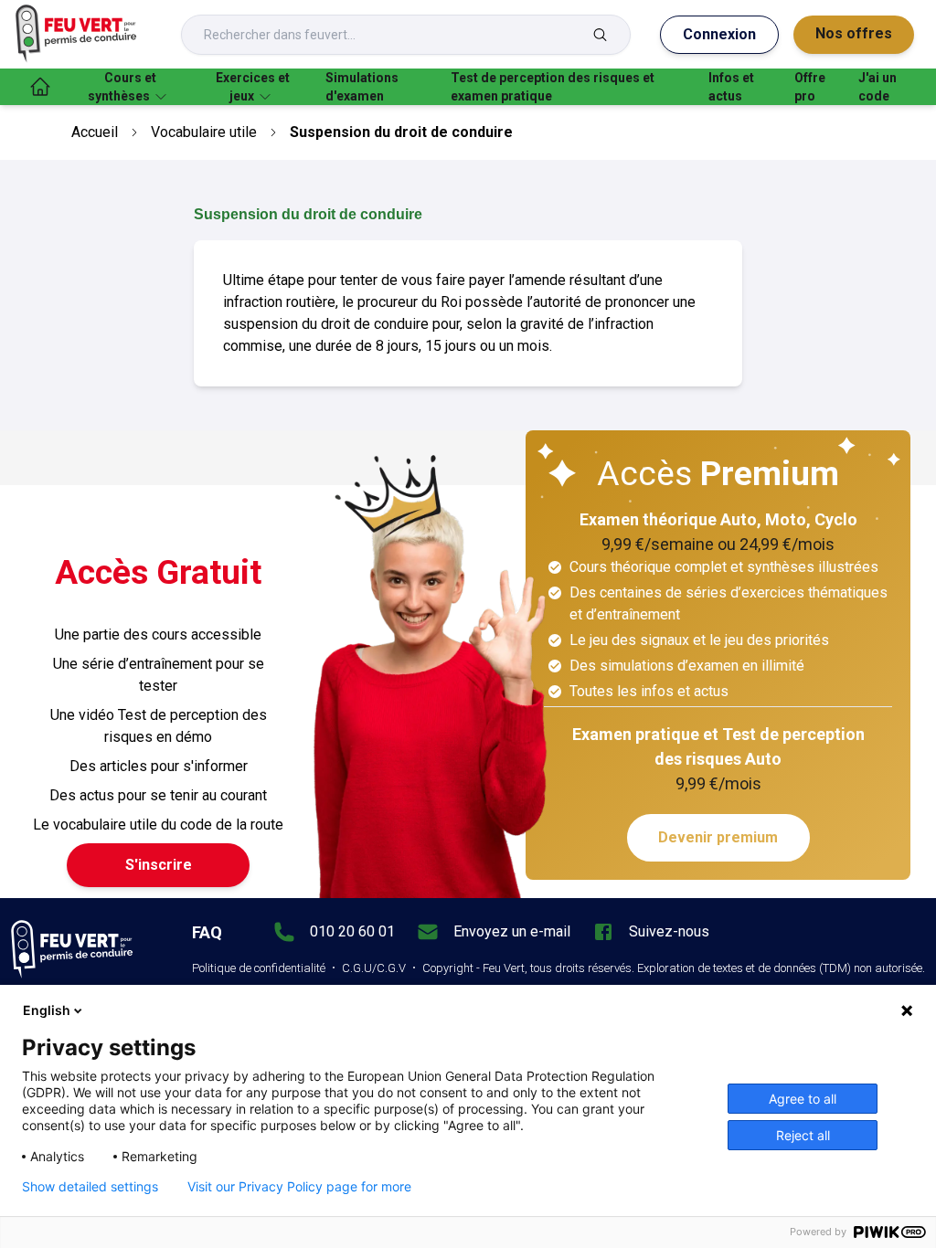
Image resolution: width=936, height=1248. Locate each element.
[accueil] (40, 87)
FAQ (207, 932)
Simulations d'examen (362, 86)
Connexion (719, 34)
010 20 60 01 (352, 931)
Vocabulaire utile (204, 132)
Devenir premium (718, 837)
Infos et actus (731, 86)
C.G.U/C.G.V (374, 968)
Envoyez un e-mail (511, 931)
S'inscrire (158, 864)
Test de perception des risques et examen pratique (552, 86)
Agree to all (802, 1098)
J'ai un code (877, 86)
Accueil (94, 132)
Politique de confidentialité (258, 968)
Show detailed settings (90, 1186)
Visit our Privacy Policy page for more (299, 1186)
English (46, 1010)
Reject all (803, 1135)
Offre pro (809, 86)
